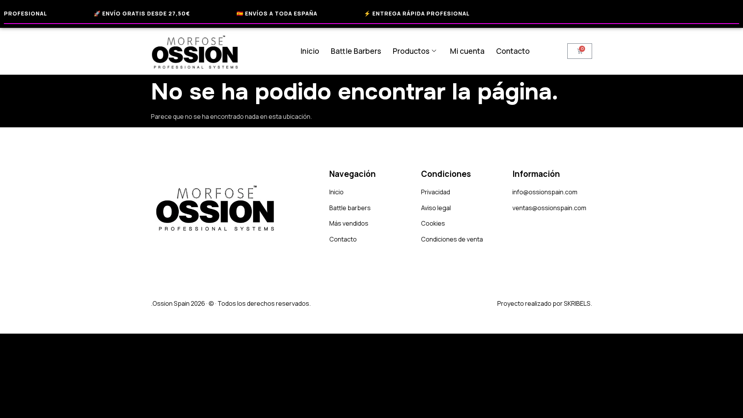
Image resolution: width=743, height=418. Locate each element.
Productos (411, 51)
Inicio (309, 51)
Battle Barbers (356, 51)
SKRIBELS (577, 303)
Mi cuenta (467, 51)
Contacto (513, 51)
